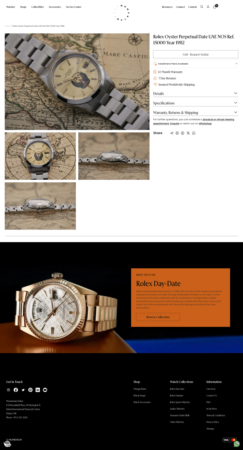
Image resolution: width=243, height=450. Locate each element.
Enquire (174, 123)
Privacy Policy (212, 421)
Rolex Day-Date (177, 388)
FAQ (208, 402)
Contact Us (211, 395)
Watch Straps (139, 395)
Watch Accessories (142, 402)
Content (192, 6)
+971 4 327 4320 (20, 417)
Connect (180, 6)
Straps (23, 6)
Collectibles (37, 6)
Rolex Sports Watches (180, 402)
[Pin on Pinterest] (177, 133)
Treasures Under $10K (180, 415)
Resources (167, 6)
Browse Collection (158, 317)
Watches (10, 6)
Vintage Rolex (139, 388)
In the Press (211, 408)
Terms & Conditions (215, 415)
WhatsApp (205, 123)
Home (7, 26)
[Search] (201, 6)
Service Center (73, 6)
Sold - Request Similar (196, 54)
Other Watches (177, 421)
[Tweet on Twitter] (172, 133)
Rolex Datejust (176, 395)
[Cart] (214, 6)
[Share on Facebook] (182, 133)
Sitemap (210, 428)
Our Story (211, 388)
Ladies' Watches (177, 408)
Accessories (55, 6)
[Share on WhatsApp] (194, 133)
